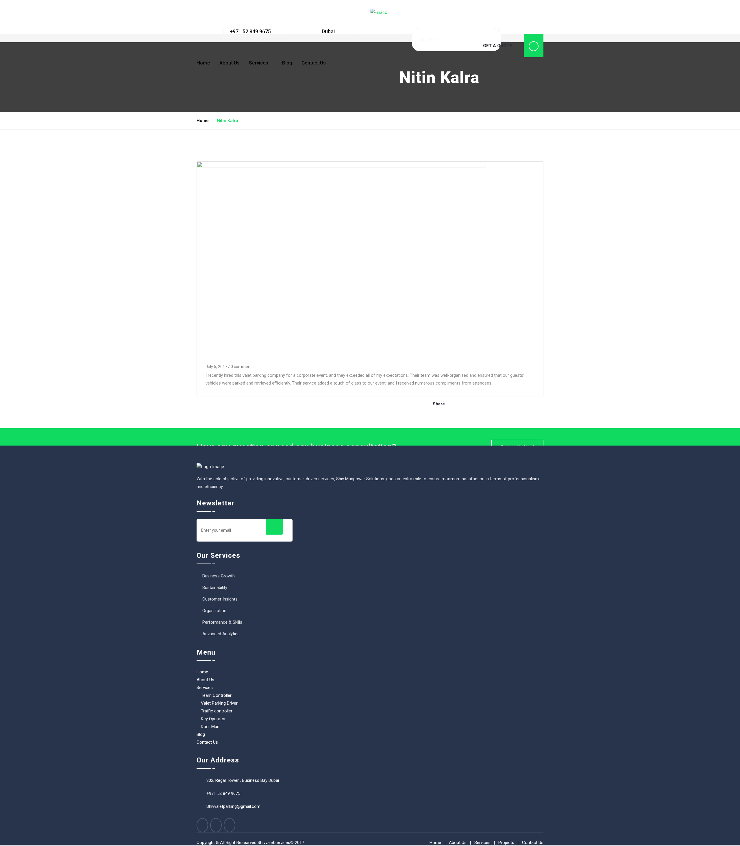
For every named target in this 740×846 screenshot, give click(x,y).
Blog (287, 63)
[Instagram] (229, 825)
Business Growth (218, 576)
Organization (214, 610)
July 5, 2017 (216, 366)
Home (203, 63)
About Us (229, 63)
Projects (506, 842)
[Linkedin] (216, 825)
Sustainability (214, 587)
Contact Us (313, 63)
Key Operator (213, 718)
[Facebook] (202, 825)
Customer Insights (220, 599)
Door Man (210, 726)
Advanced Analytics (221, 633)
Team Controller (216, 695)
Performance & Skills (222, 622)
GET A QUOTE (497, 45)
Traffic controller (216, 711)
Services (258, 63)
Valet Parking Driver (219, 703)
